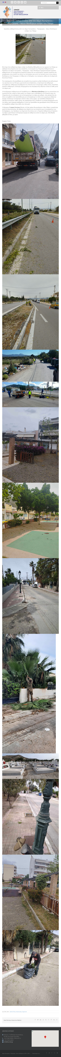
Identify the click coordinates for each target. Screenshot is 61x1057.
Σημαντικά (24, 1011)
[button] (45, 1037)
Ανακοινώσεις (19, 1011)
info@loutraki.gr (8, 1042)
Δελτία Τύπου (13, 1011)
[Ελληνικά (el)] (3, 2)
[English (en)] (5, 2)
